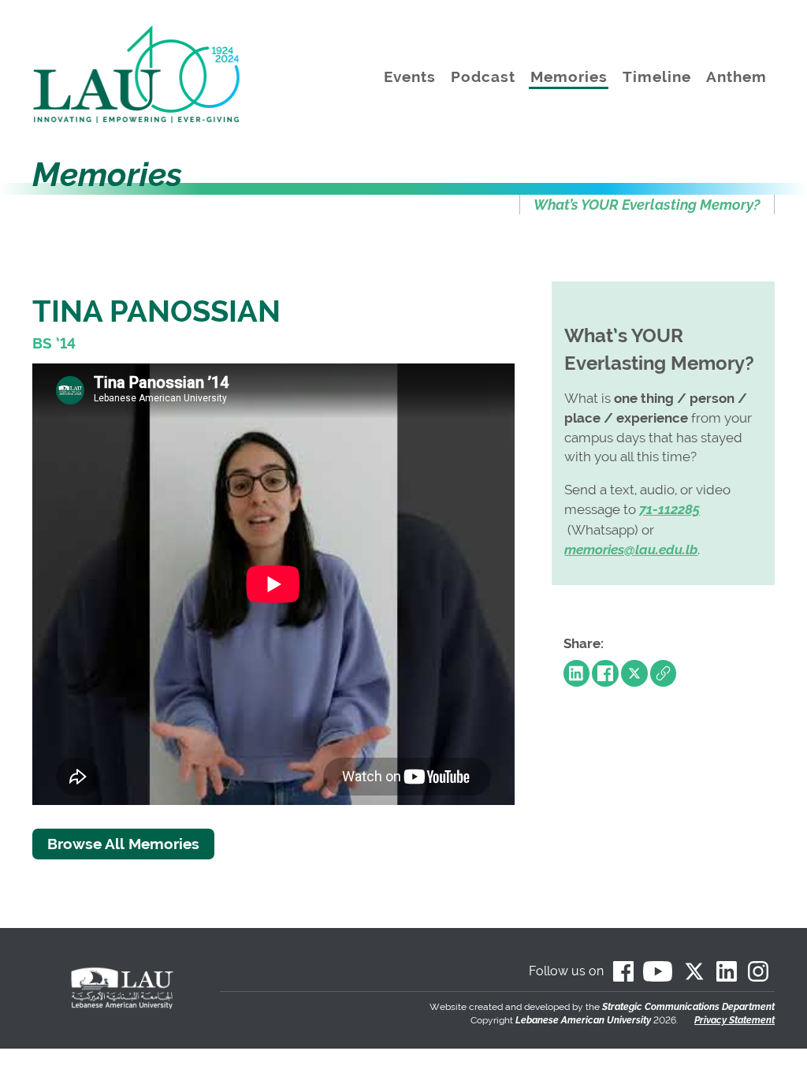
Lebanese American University (583, 1020)
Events (410, 76)
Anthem (736, 76)
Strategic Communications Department (688, 1006)
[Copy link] (663, 673)
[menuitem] (647, 205)
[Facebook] (605, 673)
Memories (569, 76)
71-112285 (669, 509)
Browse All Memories (123, 843)
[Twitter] (634, 673)
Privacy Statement (734, 1020)
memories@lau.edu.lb (630, 549)
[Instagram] (758, 971)
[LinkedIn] (576, 673)
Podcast (483, 76)
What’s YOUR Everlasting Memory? (647, 204)
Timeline (657, 76)
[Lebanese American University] (148, 74)
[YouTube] (657, 971)
